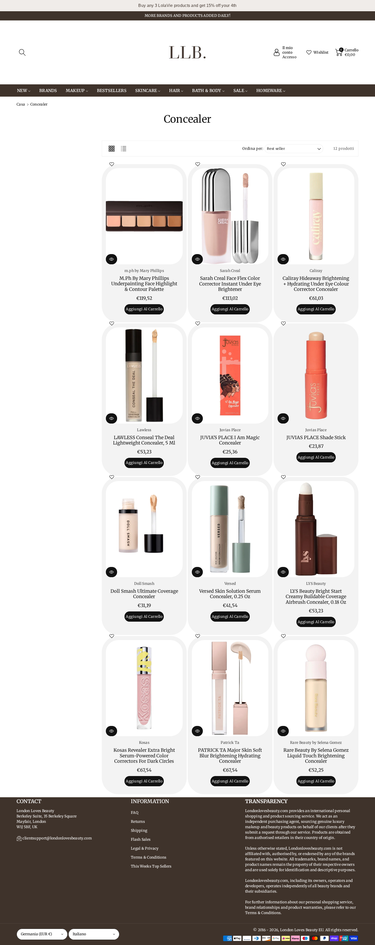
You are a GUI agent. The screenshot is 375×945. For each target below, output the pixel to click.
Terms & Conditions (148, 857)
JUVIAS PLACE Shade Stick (316, 437)
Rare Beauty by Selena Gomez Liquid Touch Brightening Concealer (316, 755)
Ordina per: (252, 148)
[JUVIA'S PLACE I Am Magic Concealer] (230, 375)
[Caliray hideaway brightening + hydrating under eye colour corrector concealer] (316, 216)
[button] (22, 52)
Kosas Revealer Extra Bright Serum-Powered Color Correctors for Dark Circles (144, 755)
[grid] (111, 148)
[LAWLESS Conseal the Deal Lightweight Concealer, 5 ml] (144, 375)
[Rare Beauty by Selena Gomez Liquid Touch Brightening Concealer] (316, 688)
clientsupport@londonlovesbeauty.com (57, 838)
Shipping (139, 830)
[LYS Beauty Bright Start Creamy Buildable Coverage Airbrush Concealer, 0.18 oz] (316, 529)
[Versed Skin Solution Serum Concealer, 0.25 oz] (230, 529)
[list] (123, 148)
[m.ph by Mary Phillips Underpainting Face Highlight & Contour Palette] (144, 216)
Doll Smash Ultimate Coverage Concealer (144, 594)
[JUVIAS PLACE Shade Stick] (316, 375)
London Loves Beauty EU (301, 930)
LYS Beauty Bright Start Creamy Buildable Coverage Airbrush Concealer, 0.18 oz (316, 596)
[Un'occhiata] (111, 259)
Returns (138, 821)
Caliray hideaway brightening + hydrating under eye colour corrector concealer (316, 283)
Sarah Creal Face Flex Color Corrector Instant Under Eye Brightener (230, 283)
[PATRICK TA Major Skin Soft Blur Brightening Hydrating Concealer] (230, 688)
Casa (21, 104)
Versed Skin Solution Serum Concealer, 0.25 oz (230, 594)
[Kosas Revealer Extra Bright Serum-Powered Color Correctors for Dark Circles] (144, 688)
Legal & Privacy (145, 848)
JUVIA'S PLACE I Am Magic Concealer (230, 440)
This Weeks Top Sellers (151, 866)
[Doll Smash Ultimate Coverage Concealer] (144, 529)
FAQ (134, 812)
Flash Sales (141, 839)
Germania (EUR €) (36, 934)
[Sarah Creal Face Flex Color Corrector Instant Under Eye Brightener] (230, 216)
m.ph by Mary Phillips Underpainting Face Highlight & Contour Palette (144, 283)
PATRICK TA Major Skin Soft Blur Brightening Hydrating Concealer (230, 755)
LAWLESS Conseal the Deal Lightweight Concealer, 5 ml (144, 440)
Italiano (79, 934)
